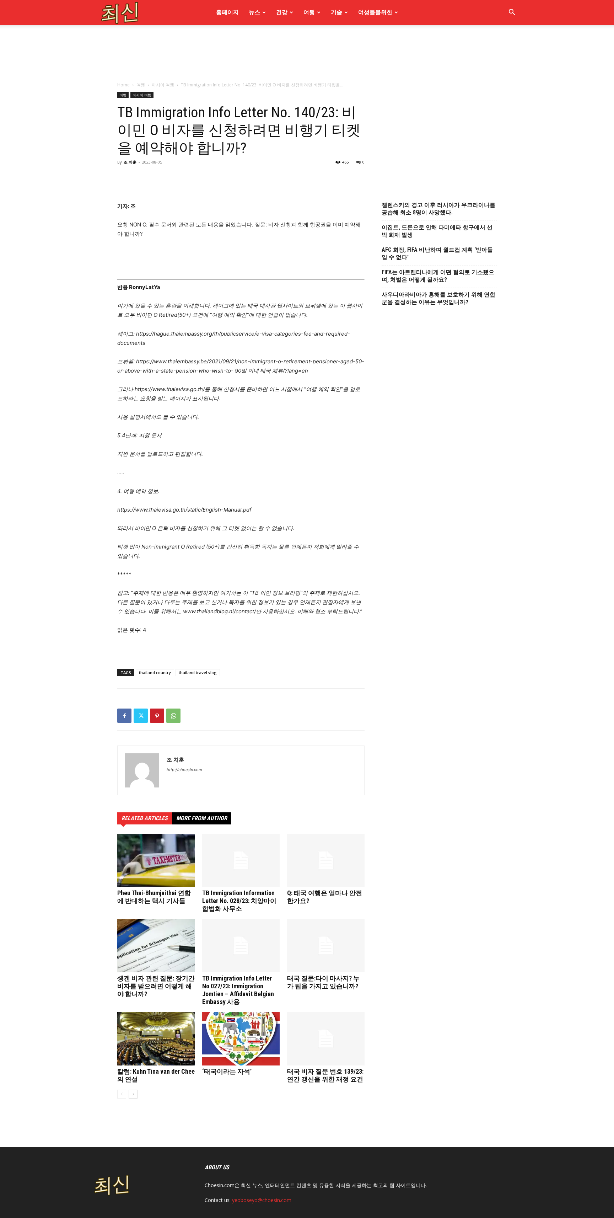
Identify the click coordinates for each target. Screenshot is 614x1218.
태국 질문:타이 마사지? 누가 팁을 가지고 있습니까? (323, 982)
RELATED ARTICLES (145, 818)
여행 (309, 12)
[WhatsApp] (173, 716)
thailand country (155, 672)
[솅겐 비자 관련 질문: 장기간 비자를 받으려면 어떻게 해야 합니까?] (156, 945)
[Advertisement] (307, 95)
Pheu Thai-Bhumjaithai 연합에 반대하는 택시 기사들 (154, 896)
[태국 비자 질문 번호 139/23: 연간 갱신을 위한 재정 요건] (326, 1038)
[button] (511, 13)
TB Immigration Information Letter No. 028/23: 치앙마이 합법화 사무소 (239, 900)
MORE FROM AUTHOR (201, 818)
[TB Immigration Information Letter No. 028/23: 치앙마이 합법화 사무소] (241, 860)
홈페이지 (227, 12)
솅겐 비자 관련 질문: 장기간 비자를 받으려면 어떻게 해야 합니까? (156, 986)
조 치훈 (130, 162)
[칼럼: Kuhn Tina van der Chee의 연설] (156, 1038)
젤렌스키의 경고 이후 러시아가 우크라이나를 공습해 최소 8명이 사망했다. (438, 209)
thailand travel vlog (198, 672)
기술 (336, 12)
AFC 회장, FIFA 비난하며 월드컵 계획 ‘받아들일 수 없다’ (437, 253)
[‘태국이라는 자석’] (241, 1038)
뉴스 (254, 12)
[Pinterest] (157, 716)
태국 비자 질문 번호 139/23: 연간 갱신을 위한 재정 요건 (325, 1075)
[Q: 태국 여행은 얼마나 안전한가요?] (326, 860)
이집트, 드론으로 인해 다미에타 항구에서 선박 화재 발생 (437, 231)
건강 (281, 12)
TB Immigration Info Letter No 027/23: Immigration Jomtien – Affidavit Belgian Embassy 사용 (238, 989)
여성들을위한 (375, 12)
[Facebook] (124, 716)
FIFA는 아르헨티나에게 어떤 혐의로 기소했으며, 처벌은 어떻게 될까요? (438, 276)
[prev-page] (121, 1094)
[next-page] (133, 1094)
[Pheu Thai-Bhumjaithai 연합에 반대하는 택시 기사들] (156, 860)
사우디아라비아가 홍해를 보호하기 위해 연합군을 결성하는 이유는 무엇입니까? (438, 298)
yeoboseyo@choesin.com (261, 1200)
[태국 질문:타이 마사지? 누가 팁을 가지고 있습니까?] (326, 945)
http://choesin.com (184, 769)
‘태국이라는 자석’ (227, 1071)
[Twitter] (141, 716)
